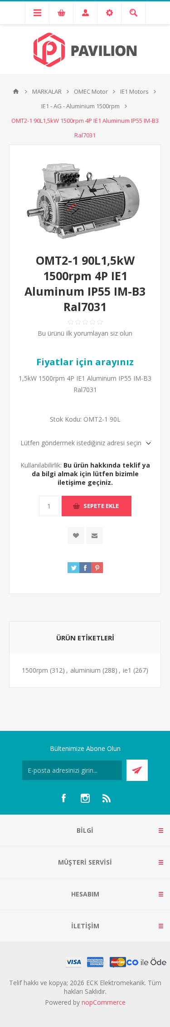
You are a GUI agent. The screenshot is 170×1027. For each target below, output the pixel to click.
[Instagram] (85, 798)
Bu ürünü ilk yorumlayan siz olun (85, 333)
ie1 (127, 670)
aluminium (85, 670)
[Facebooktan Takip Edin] (63, 798)
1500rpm (35, 670)
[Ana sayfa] (15, 91)
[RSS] (107, 798)
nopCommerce (104, 1002)
